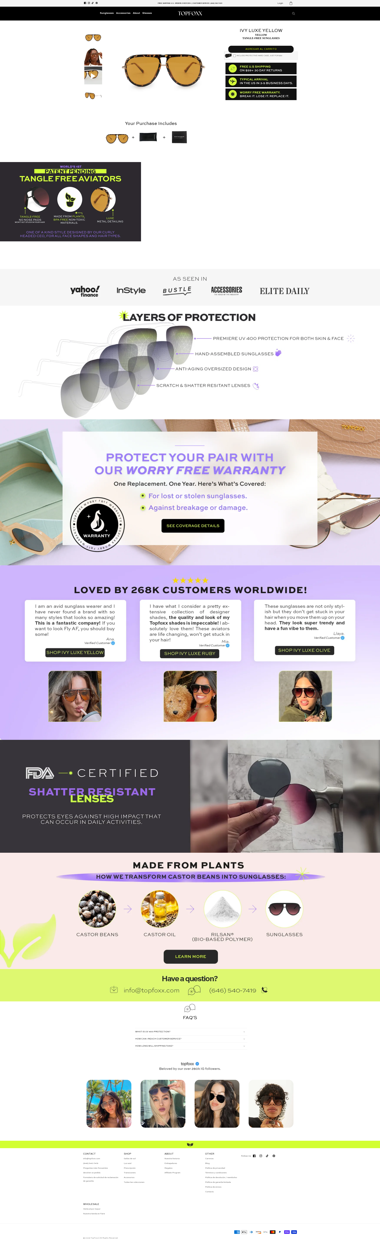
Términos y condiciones (216, 1173)
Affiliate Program (172, 1173)
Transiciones (130, 1173)
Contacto (209, 1192)
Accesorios (129, 1177)
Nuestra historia (172, 1159)
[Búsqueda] (293, 13)
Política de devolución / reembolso (221, 1177)
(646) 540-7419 (90, 1163)
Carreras (209, 1159)
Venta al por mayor (91, 1209)
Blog (207, 1163)
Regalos (168, 1168)
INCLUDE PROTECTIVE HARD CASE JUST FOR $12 (259, 56)
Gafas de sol (130, 1159)
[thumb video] (93, 76)
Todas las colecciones (134, 1182)
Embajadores (170, 1163)
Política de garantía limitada (218, 1182)
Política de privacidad (215, 1168)
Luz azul (127, 1163)
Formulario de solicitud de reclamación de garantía (100, 1179)
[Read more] (190, 492)
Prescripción (130, 1168)
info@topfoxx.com (91, 1159)
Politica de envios (213, 1187)
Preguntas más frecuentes (95, 1168)
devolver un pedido (91, 1173)
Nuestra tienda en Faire (94, 1214)
